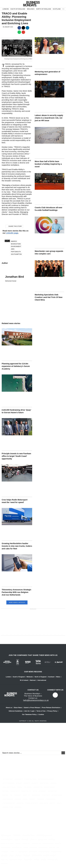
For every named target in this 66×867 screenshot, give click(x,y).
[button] (19, 28)
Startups (46, 795)
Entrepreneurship (46, 779)
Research (44, 803)
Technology (8, 779)
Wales (58, 677)
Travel (52, 803)
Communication (31, 803)
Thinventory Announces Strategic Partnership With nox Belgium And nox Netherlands (16, 592)
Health (19, 783)
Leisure (18, 799)
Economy (42, 791)
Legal (25, 799)
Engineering (8, 799)
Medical (20, 803)
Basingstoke (16, 244)
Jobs (13, 249)
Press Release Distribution (51, 707)
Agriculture (8, 807)
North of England (43, 9)
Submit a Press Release (32, 707)
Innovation (37, 787)
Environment (16, 246)
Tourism (40, 799)
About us (9, 707)
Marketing (52, 791)
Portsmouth (16, 251)
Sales (59, 803)
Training (17, 795)
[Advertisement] (17, 305)
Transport (36, 795)
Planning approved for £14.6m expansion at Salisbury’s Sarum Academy (16, 366)
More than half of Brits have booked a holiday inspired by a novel (48, 164)
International (41, 680)
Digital (5, 795)
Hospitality (26, 791)
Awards (14, 241)
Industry (28, 787)
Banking (18, 807)
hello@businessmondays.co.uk (36, 700)
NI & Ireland (24, 680)
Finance (26, 783)
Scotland (57, 9)
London (6, 9)
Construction (30, 779)
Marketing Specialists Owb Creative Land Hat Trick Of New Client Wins (48, 297)
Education (44, 783)
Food (35, 791)
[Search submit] (63, 752)
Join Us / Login (29, 711)
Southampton (16, 254)
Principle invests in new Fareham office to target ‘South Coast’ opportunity (16, 456)
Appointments (8, 783)
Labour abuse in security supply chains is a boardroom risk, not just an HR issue (49, 118)
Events (5, 791)
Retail (19, 787)
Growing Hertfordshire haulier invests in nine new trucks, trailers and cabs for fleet (17, 546)
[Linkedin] (55, 695)
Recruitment (57, 795)
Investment (15, 791)
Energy (32, 799)
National (33, 680)
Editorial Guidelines (15, 711)
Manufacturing (9, 787)
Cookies (41, 714)
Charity (35, 783)
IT (29, 795)
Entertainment (9, 803)
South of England (17, 9)
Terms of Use (40, 711)
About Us (5, 740)
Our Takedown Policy (29, 714)
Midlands (30, 9)
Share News (18, 707)
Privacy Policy (52, 711)
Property (19, 779)
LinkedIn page (12, 233)
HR (11, 795)
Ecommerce (51, 799)
